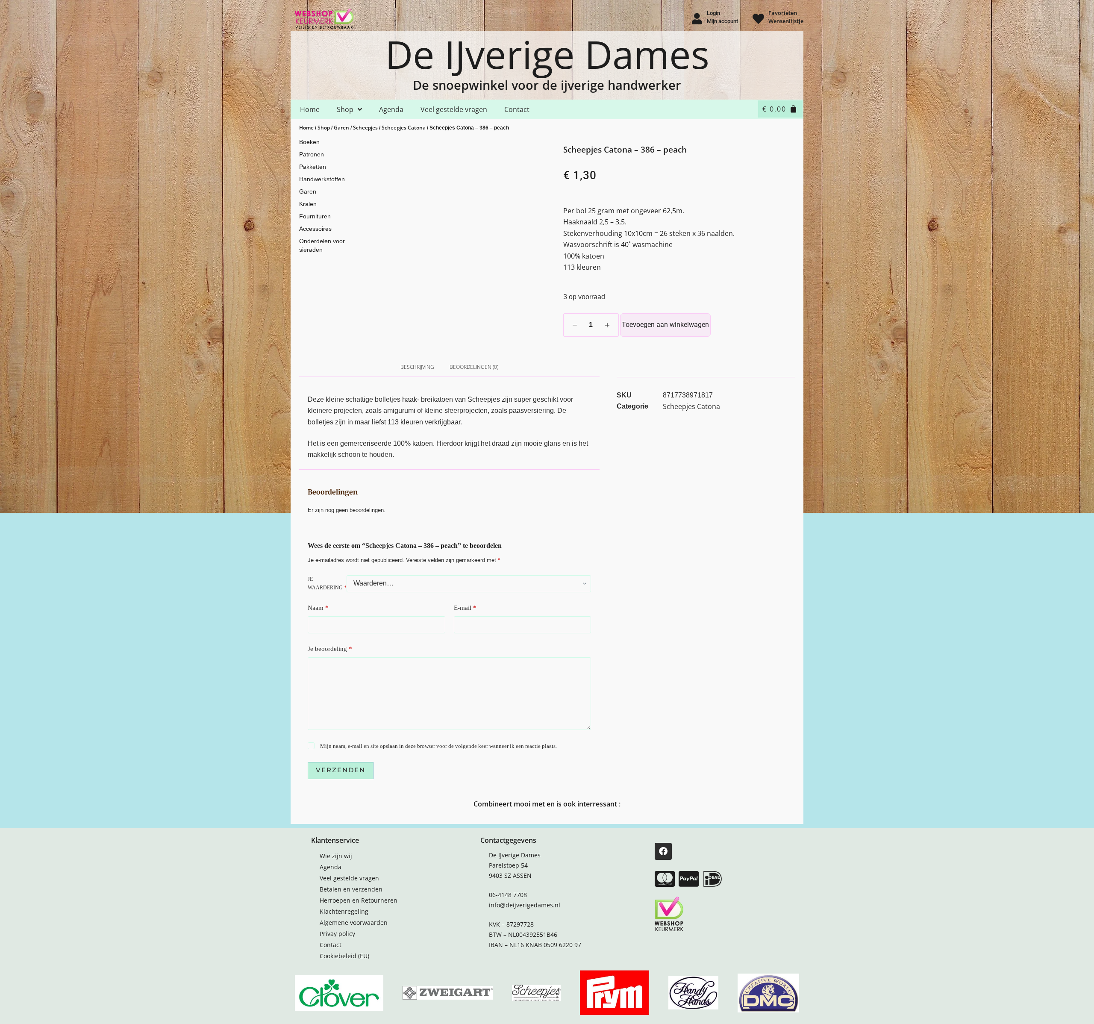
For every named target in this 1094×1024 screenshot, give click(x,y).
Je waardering (327, 583)
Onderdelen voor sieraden (322, 245)
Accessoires (315, 228)
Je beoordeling (330, 648)
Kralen (308, 203)
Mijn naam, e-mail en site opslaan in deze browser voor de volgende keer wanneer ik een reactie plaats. (438, 746)
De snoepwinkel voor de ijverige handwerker (547, 85)
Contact (516, 109)
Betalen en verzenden (351, 889)
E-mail (465, 607)
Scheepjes (365, 127)
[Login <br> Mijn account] (697, 18)
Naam (318, 607)
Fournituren (315, 216)
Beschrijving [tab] (417, 367)
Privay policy (337, 934)
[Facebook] (663, 851)
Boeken (309, 141)
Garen (341, 127)
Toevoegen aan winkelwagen (665, 325)
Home (310, 109)
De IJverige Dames (547, 54)
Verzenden (340, 770)
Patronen (311, 154)
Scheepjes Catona (404, 127)
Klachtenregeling (344, 911)
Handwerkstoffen (322, 179)
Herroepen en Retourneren (358, 900)
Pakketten (312, 166)
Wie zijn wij (336, 856)
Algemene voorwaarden (354, 922)
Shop (345, 109)
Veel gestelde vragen (454, 109)
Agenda (391, 109)
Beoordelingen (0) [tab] (474, 367)
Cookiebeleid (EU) (344, 956)
